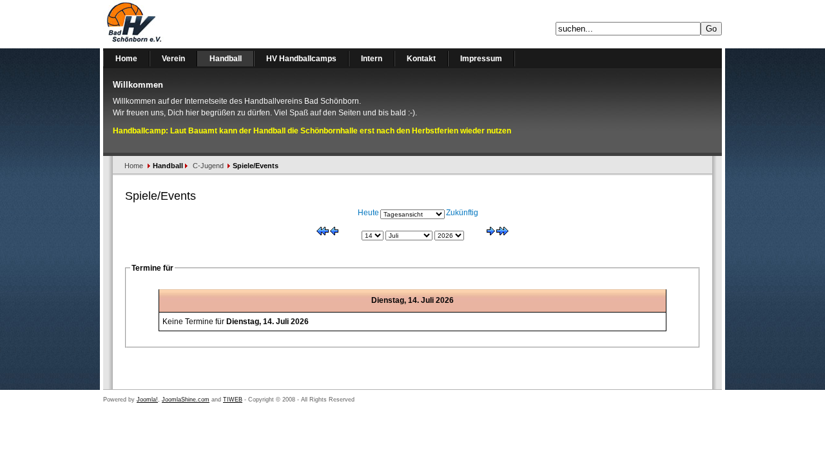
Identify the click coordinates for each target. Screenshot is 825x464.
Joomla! (147, 399)
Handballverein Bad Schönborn (167, 24)
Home (133, 165)
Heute (368, 212)
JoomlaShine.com (185, 399)
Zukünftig (462, 212)
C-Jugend (208, 165)
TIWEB (232, 399)
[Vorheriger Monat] (322, 232)
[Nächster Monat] (502, 232)
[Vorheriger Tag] (334, 232)
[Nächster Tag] (491, 232)
